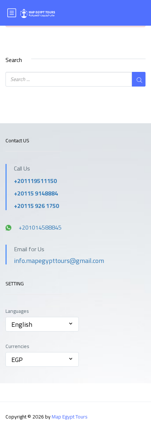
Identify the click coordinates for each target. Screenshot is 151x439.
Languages (17, 311)
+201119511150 (35, 180)
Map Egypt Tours (70, 416)
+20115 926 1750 (36, 205)
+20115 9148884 (36, 193)
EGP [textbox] (17, 360)
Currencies (17, 346)
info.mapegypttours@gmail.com (59, 261)
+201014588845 (40, 227)
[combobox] (42, 324)
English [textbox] (21, 324)
